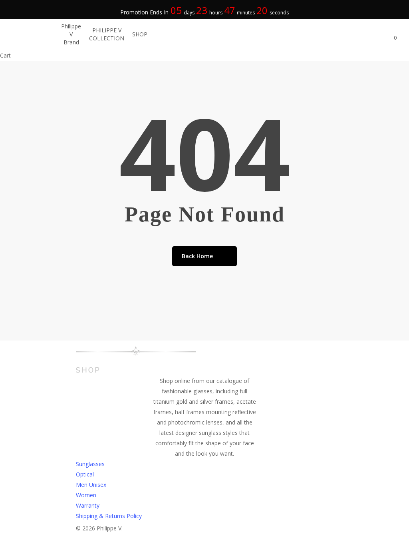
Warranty (87, 505)
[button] (204, 541)
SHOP (88, 370)
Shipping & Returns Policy (109, 516)
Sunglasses (90, 464)
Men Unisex (91, 484)
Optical (85, 474)
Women (86, 495)
